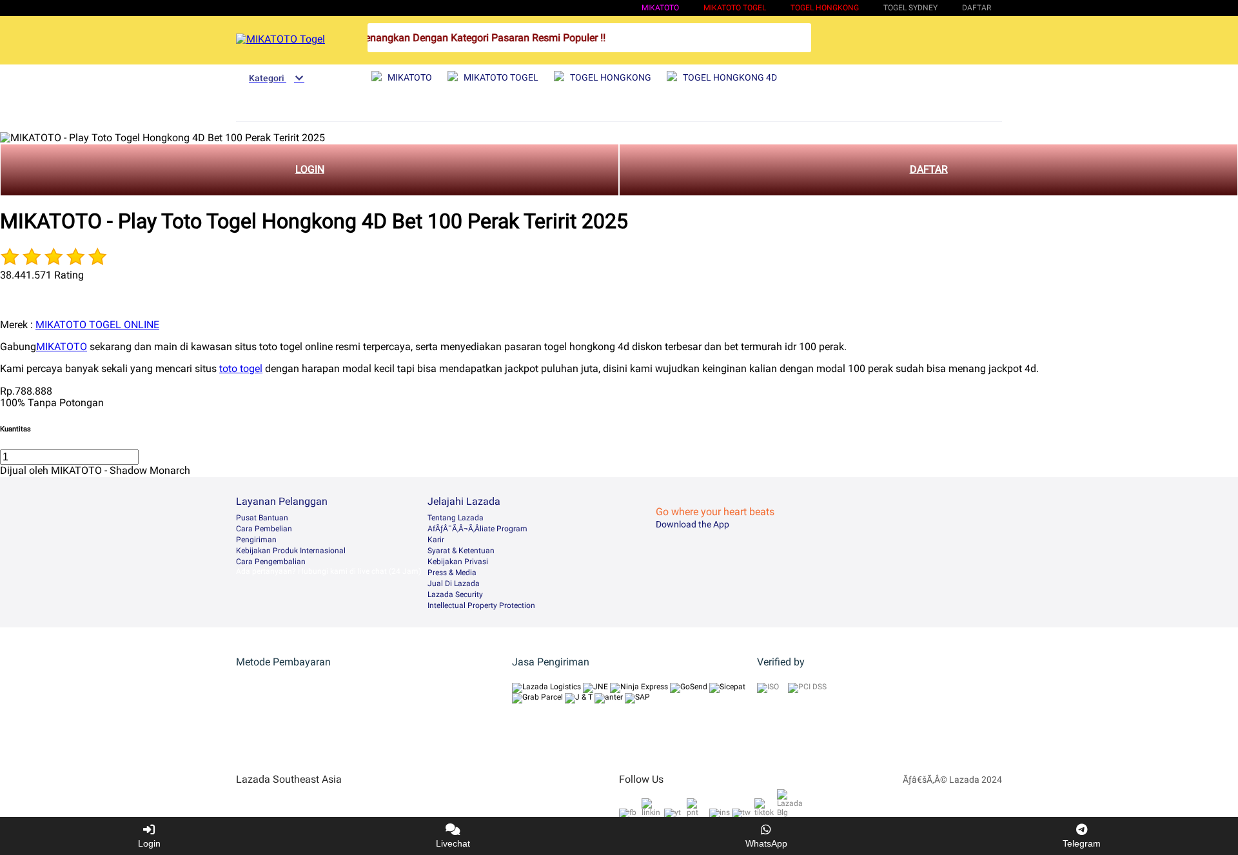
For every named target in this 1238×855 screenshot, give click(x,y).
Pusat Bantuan (262, 517)
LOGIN (309, 169)
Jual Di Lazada (453, 583)
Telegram (1082, 843)
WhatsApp (766, 843)
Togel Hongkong (825, 7)
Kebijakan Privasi (457, 561)
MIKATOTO (660, 7)
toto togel (240, 368)
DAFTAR (929, 169)
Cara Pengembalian (271, 561)
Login (149, 843)
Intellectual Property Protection (481, 605)
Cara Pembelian (264, 528)
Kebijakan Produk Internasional (291, 550)
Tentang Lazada (455, 517)
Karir (435, 539)
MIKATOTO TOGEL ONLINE (97, 325)
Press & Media (452, 572)
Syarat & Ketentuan (461, 550)
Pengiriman (256, 539)
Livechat (453, 843)
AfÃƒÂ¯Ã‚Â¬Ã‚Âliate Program (477, 528)
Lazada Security (455, 594)
